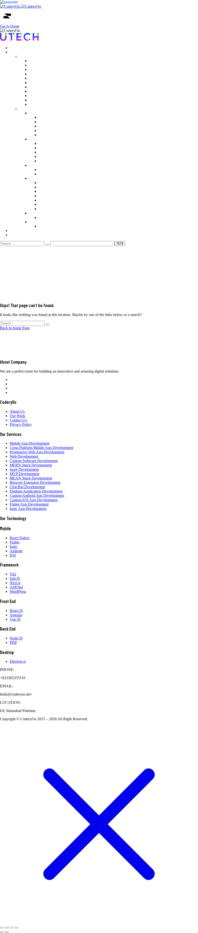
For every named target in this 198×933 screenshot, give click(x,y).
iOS (42, 126)
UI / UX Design (41, 213)
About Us (17, 230)
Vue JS (44, 152)
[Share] (12, 927)
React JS (45, 143)
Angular (45, 148)
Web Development (43, 74)
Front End (36, 139)
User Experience (51, 217)
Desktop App (39, 222)
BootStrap (46, 161)
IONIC (44, 135)
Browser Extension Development (54, 96)
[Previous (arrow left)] (2, 932)
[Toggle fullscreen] (7, 927)
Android (45, 122)
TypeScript (47, 156)
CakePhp (46, 200)
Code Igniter (48, 209)
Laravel (44, 196)
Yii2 (42, 183)
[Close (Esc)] (16, 927)
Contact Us (18, 235)
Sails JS (44, 187)
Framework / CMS (43, 178)
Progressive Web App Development (56, 69)
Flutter (44, 130)
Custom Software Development (53, 78)
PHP (42, 174)
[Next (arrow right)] (7, 932)
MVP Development (44, 91)
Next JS (45, 191)
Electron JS (47, 226)
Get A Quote (9, 26)
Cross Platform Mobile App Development (60, 65)
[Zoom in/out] (2, 927)
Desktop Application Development (55, 104)
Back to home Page (15, 328)
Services (16, 52)
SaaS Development (43, 87)
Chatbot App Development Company (57, 100)
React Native (48, 117)
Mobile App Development (49, 61)
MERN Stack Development (50, 83)
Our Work (17, 48)
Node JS (45, 170)
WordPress (47, 204)
